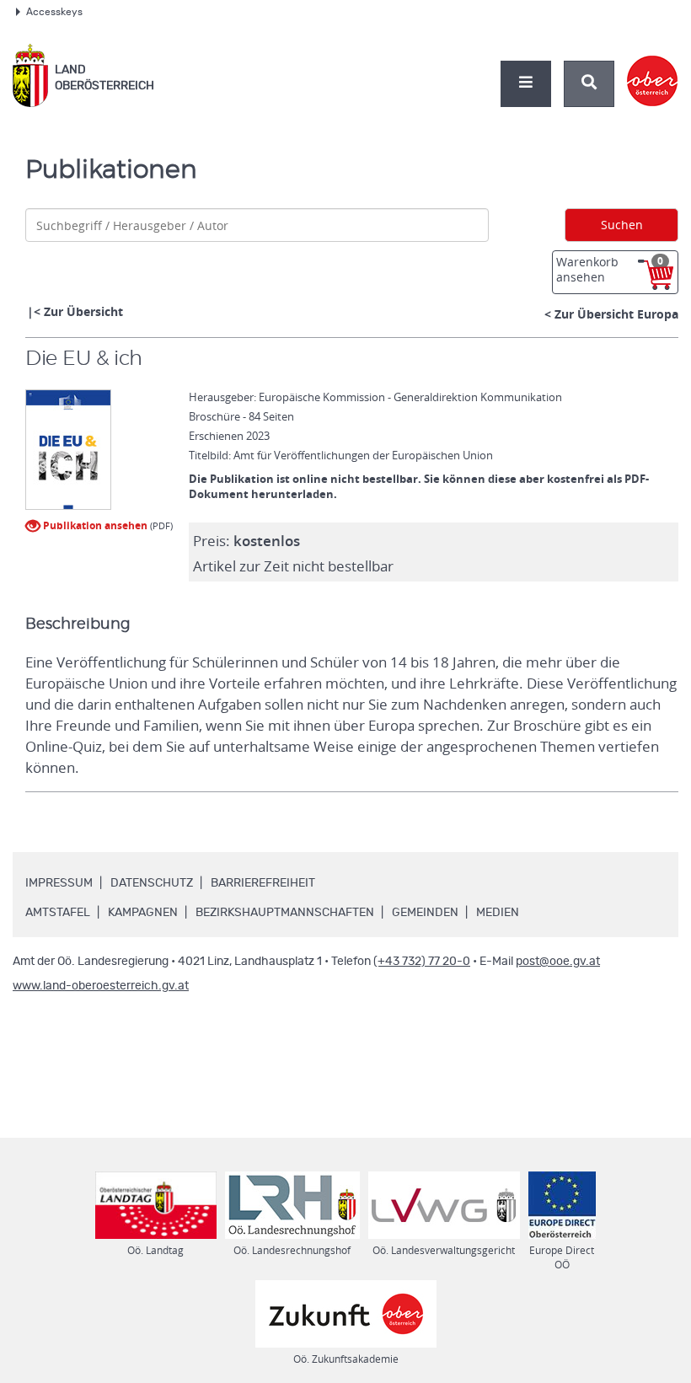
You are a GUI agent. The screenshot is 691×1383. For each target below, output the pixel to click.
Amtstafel (57, 913)
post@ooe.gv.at (558, 962)
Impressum (59, 883)
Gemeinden (425, 913)
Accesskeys (54, 12)
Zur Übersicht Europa (616, 314)
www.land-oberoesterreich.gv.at (101, 986)
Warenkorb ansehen (609, 269)
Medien (497, 913)
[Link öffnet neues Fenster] (652, 66)
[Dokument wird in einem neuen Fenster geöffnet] (68, 451)
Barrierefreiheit (263, 883)
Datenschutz (151, 883)
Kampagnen (143, 913)
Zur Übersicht (83, 311)
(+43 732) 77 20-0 (421, 962)
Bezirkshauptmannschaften (285, 913)
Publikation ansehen (93, 525)
